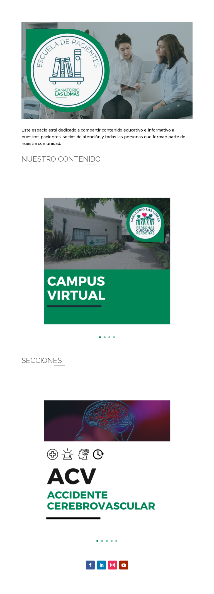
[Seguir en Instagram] (112, 565)
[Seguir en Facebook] (90, 565)
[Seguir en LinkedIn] (101, 565)
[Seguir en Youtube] (123, 565)
